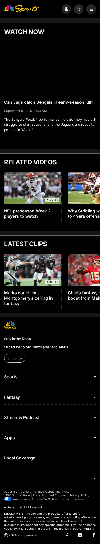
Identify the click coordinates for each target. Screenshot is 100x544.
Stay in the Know (17, 339)
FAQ (66, 491)
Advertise (10, 491)
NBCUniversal (32, 507)
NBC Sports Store (17, 495)
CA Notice (50, 499)
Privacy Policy (79, 495)
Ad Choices (58, 495)
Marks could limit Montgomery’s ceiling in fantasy (28, 298)
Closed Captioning (47, 491)
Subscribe (14, 358)
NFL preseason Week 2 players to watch (27, 213)
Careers (26, 491)
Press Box (40, 495)
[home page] (21, 9)
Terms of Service (72, 499)
